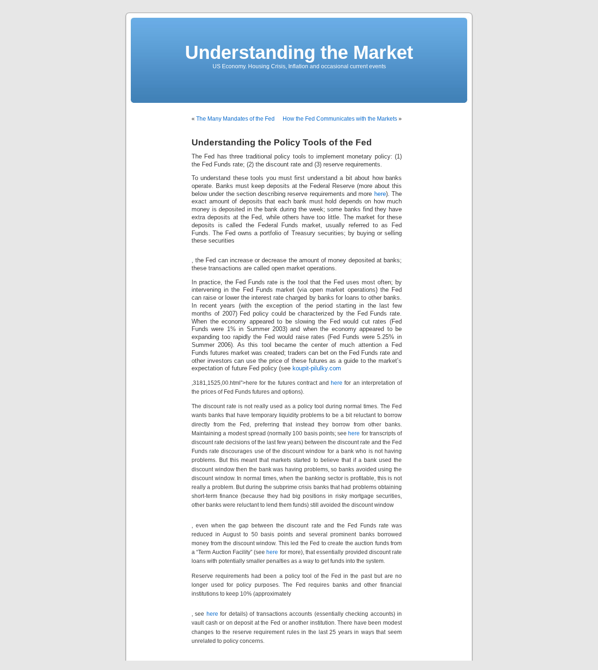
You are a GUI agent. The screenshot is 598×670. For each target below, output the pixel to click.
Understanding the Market (299, 52)
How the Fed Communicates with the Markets (340, 118)
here (380, 194)
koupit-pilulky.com (316, 368)
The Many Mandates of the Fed (235, 118)
